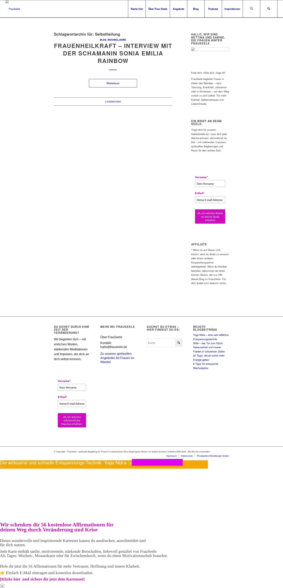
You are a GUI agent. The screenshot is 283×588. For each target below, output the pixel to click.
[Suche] (268, 9)
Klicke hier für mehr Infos (157, 462)
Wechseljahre (116, 39)
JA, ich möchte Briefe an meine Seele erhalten (210, 216)
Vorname (201, 177)
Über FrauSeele (111, 337)
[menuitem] (137, 9)
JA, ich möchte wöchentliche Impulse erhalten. (71, 420)
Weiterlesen (113, 83)
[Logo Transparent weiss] (13, 9)
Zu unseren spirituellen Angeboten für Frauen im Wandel (117, 358)
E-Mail (199, 193)
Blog (103, 39)
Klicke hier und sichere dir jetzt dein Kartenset (42, 579)
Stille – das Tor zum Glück (208, 343)
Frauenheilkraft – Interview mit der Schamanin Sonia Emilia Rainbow (113, 53)
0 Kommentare (113, 101)
